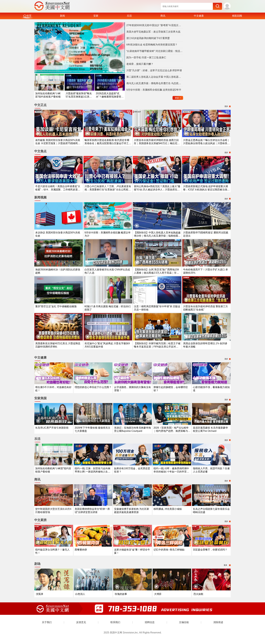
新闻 (62, 15)
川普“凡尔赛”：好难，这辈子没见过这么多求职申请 (154, 70)
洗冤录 (39, 594)
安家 (95, 15)
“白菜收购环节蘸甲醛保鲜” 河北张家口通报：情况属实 (154, 51)
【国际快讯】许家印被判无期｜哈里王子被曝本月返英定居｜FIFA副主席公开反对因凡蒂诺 (157, 346)
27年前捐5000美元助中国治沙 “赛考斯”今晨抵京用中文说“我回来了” (154, 25)
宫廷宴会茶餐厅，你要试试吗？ (210, 549)
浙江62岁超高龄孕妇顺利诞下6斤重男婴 (148, 38)
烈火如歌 (198, 594)
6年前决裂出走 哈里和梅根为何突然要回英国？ (151, 44)
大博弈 (157, 594)
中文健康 (199, 15)
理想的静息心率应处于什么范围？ (93, 387)
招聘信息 (150, 622)
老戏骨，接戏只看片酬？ (139, 64)
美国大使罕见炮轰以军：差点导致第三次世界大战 (153, 31)
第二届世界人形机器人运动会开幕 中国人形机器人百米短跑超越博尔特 (154, 77)
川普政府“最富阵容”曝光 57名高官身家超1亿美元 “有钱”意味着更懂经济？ (79, 96)
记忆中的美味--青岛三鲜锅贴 (169, 549)
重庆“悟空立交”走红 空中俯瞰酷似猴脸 (56, 306)
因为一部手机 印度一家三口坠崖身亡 (146, 57)
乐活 (129, 15)
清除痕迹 (218, 622)
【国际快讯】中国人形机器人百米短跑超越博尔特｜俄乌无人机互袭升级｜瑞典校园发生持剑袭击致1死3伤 (157, 235)
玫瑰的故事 (121, 594)
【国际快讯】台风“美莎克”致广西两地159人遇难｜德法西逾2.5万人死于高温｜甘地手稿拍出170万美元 (156, 272)
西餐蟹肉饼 (81, 549)
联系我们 (115, 622)
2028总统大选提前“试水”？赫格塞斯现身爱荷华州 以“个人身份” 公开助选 (110, 96)
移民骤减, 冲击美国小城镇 (168, 509)
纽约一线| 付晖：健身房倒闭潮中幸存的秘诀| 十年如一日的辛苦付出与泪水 (171, 471)
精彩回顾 (237, 15)
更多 (178, 98)
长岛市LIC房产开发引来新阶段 (52, 427)
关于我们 (47, 622)
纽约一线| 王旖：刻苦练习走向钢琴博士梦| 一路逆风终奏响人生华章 (92, 471)
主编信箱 (184, 622)
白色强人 (80, 594)
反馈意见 (81, 622)
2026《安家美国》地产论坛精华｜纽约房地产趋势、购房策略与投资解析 (172, 430)
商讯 (162, 15)
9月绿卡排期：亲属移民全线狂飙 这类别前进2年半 (153, 89)
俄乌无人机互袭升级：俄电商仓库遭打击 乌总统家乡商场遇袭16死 (154, 83)
